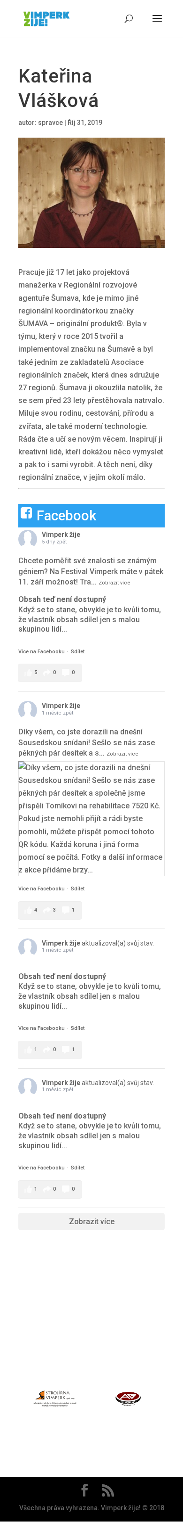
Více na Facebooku (41, 652)
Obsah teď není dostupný (62, 599)
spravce (50, 122)
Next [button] (170, 1400)
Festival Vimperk (89, 571)
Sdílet (77, 652)
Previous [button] (13, 1400)
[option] (55, 1400)
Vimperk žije (61, 534)
